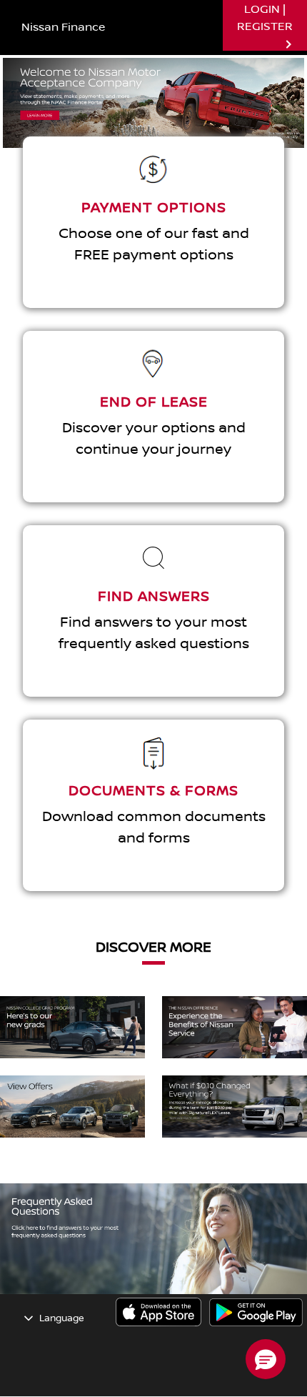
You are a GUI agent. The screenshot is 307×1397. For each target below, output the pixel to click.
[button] (266, 1359)
